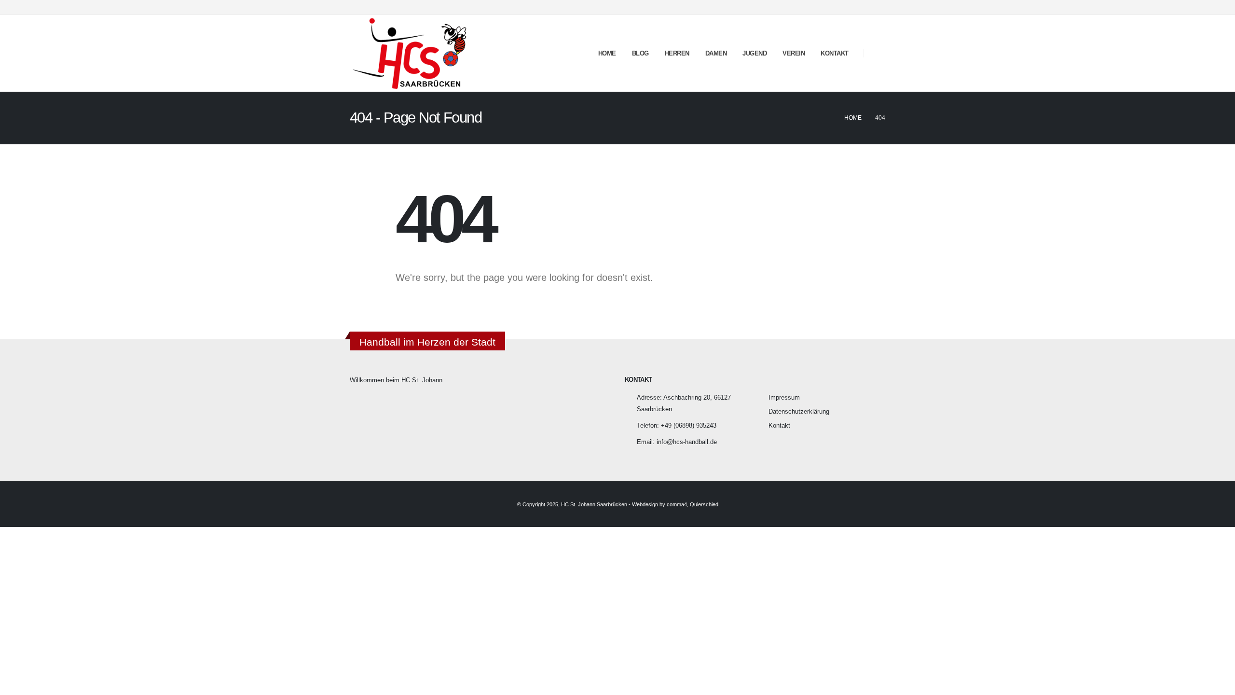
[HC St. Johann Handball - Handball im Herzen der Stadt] (410, 53)
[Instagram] (878, 7)
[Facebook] (862, 7)
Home (607, 53)
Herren (677, 53)
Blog (640, 53)
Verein (793, 53)
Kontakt (835, 53)
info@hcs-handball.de (687, 442)
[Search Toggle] (877, 53)
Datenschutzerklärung (798, 411)
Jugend (754, 53)
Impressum (784, 397)
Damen (716, 53)
